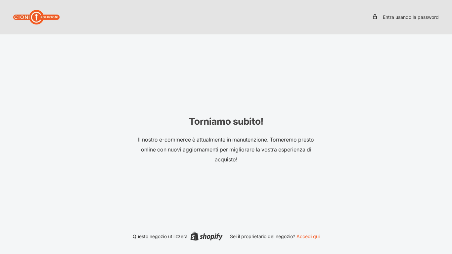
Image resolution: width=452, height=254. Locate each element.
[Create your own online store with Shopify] (206, 236)
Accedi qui (308, 236)
